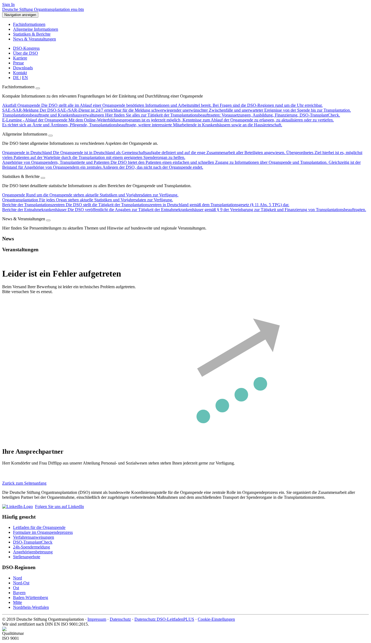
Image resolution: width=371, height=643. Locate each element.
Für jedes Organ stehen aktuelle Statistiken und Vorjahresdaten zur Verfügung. (87, 199)
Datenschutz (120, 619)
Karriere (20, 58)
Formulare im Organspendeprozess (43, 532)
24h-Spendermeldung (31, 547)
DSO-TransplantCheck (32, 542)
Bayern (19, 592)
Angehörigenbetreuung (33, 552)
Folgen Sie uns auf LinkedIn (59, 506)
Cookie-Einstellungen (216, 619)
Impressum (96, 619)
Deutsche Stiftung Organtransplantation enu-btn (43, 9)
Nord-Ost (21, 583)
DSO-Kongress (26, 48)
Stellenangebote (26, 556)
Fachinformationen (29, 24)
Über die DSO (25, 53)
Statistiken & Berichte (32, 34)
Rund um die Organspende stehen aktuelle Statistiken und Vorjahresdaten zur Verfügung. (90, 195)
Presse (18, 63)
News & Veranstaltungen (34, 39)
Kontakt (20, 72)
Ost (16, 587)
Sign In (8, 4)
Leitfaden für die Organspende (39, 527)
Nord (17, 578)
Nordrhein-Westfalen (31, 607)
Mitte (17, 602)
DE (16, 77)
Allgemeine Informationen (35, 29)
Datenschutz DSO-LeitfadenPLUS (164, 619)
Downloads (23, 67)
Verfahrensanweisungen (33, 537)
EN (25, 77)
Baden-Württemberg (30, 597)
